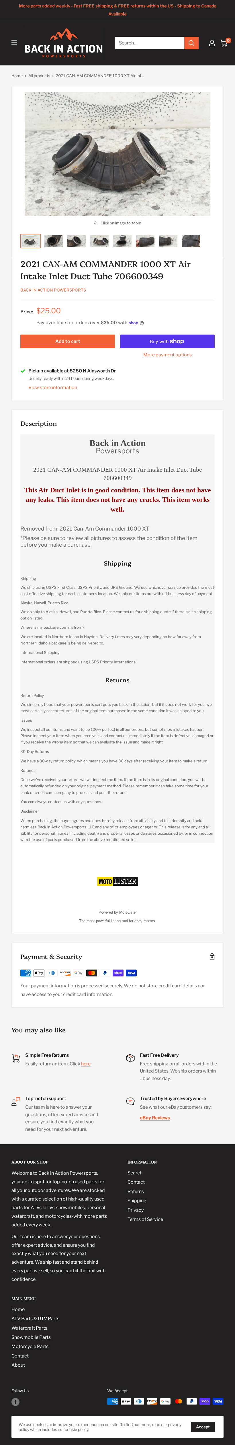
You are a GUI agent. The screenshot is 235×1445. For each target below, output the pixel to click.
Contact (136, 1182)
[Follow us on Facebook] (15, 1402)
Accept (203, 1426)
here (86, 1064)
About (18, 1365)
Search (135, 1173)
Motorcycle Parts (29, 1346)
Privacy (136, 1210)
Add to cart (67, 341)
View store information (52, 387)
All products (39, 75)
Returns (136, 1191)
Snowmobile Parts (31, 1337)
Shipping (137, 1200)
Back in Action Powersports (53, 290)
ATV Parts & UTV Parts (35, 1318)
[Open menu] (14, 42)
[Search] (191, 43)
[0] (223, 43)
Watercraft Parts (29, 1328)
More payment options (167, 355)
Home (17, 75)
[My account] (212, 43)
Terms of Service (145, 1219)
